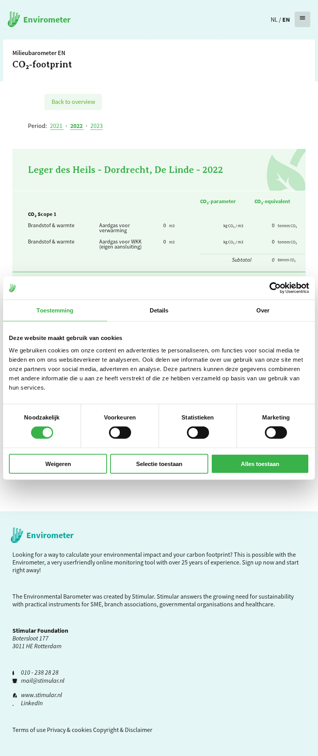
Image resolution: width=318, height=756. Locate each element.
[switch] (120, 432)
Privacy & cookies (69, 730)
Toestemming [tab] (54, 310)
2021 (57, 125)
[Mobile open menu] (302, 19)
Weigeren (58, 463)
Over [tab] (263, 310)
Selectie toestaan (159, 463)
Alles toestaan (260, 463)
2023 (96, 125)
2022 (77, 125)
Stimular (168, 596)
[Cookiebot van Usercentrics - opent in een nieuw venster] (275, 288)
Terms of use (29, 730)
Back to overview (73, 101)
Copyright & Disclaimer (122, 730)
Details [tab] (159, 310)
